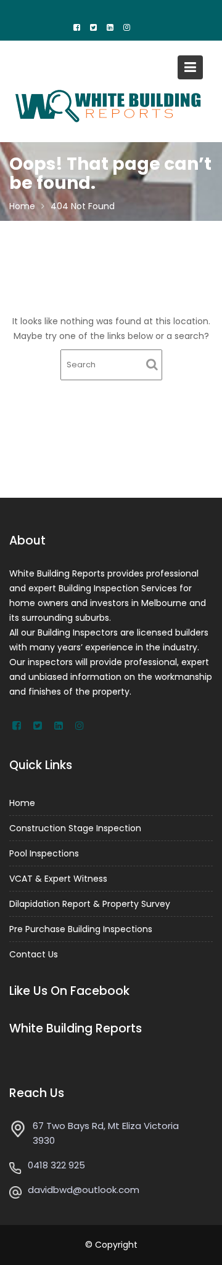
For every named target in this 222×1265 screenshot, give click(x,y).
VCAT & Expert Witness (58, 878)
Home (22, 803)
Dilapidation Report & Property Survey (89, 904)
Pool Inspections (44, 853)
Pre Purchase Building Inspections (80, 929)
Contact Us (33, 954)
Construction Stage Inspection (75, 828)
